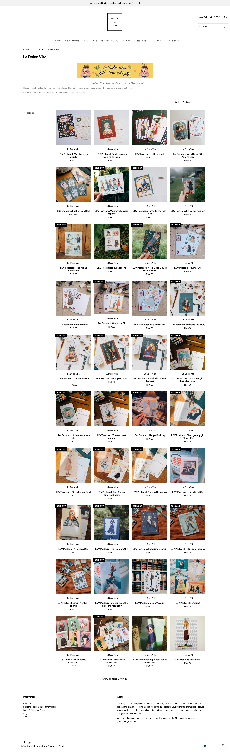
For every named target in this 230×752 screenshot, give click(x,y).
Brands (157, 40)
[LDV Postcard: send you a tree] (111, 352)
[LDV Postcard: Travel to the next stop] (149, 184)
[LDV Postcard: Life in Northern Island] (73, 576)
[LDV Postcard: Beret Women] (73, 298)
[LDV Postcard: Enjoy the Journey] (187, 184)
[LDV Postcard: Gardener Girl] (111, 297)
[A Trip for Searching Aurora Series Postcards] (149, 633)
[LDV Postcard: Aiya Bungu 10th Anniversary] (187, 127)
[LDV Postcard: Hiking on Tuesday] (187, 522)
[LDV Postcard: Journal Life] (187, 241)
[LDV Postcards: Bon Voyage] (149, 576)
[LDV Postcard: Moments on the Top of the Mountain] (111, 576)
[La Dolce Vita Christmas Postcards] (73, 633)
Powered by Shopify (56, 746)
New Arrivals (72, 40)
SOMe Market (122, 40)
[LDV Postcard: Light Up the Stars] (187, 298)
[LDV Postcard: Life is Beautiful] (187, 465)
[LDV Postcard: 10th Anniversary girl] (73, 408)
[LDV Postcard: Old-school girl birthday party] (187, 352)
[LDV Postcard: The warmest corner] (111, 408)
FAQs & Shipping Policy (34, 710)
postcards (31, 113)
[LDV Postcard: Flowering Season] (149, 522)
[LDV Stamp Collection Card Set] (73, 184)
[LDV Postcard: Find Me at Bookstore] (73, 241)
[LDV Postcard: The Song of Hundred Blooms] (111, 465)
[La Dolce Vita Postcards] (187, 633)
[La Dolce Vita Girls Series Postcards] (111, 633)
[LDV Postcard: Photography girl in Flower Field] (187, 408)
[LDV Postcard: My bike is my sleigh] (73, 127)
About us (27, 703)
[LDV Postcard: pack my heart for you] (73, 352)
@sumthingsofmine (126, 721)
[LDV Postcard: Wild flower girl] (149, 298)
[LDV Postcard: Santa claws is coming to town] (111, 127)
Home (58, 40)
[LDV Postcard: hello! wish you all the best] (149, 352)
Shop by (172, 40)
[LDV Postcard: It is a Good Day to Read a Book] (149, 241)
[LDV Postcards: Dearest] (187, 576)
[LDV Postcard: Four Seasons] (111, 241)
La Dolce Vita (38, 50)
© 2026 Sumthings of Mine (33, 746)
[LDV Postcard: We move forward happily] (111, 184)
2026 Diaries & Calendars (97, 40)
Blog (25, 713)
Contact (26, 717)
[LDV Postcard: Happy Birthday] (149, 408)
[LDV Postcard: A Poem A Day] (73, 522)
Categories (140, 40)
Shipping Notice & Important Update (39, 707)
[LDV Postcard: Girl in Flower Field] (73, 465)
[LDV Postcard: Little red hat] (149, 127)
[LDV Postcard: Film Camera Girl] (111, 522)
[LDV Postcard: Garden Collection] (149, 465)
